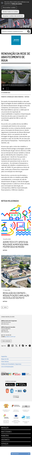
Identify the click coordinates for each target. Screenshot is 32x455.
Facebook (19, 346)
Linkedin (9, 346)
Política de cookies (16, 4)
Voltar (5, 307)
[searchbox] (16, 31)
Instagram (12, 346)
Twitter (16, 346)
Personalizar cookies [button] (9, 7)
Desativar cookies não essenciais (13, 16)
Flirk (30, 346)
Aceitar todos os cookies (10, 12)
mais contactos (6, 341)
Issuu (23, 346)
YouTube (26, 346)
